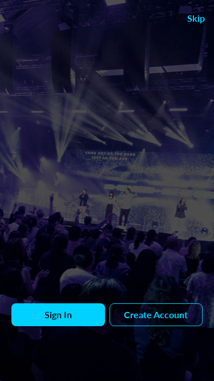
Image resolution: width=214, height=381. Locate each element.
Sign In (58, 314)
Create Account (156, 314)
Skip (196, 18)
